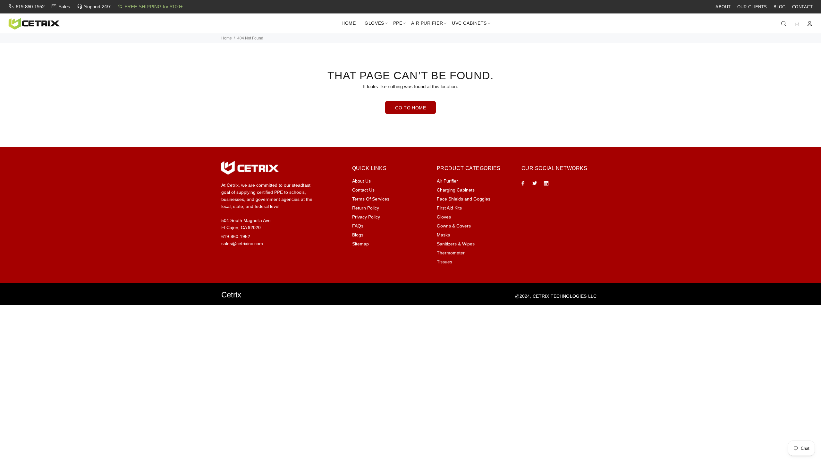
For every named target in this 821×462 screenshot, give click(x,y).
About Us (361, 181)
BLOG (780, 7)
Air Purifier (447, 181)
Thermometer (451, 252)
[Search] (785, 24)
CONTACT (802, 7)
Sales (64, 6)
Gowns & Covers (454, 225)
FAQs (357, 225)
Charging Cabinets (456, 190)
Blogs (357, 234)
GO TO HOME (410, 107)
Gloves (444, 216)
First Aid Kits (449, 207)
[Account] (808, 24)
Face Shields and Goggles (463, 198)
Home (226, 38)
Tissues (444, 261)
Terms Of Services (370, 198)
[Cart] (796, 24)
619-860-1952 (30, 6)
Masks (443, 234)
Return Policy (365, 207)
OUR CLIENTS (752, 7)
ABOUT (723, 7)
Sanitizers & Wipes (456, 243)
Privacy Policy (366, 216)
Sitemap (360, 243)
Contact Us (363, 190)
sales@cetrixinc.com (242, 243)
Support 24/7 (97, 6)
